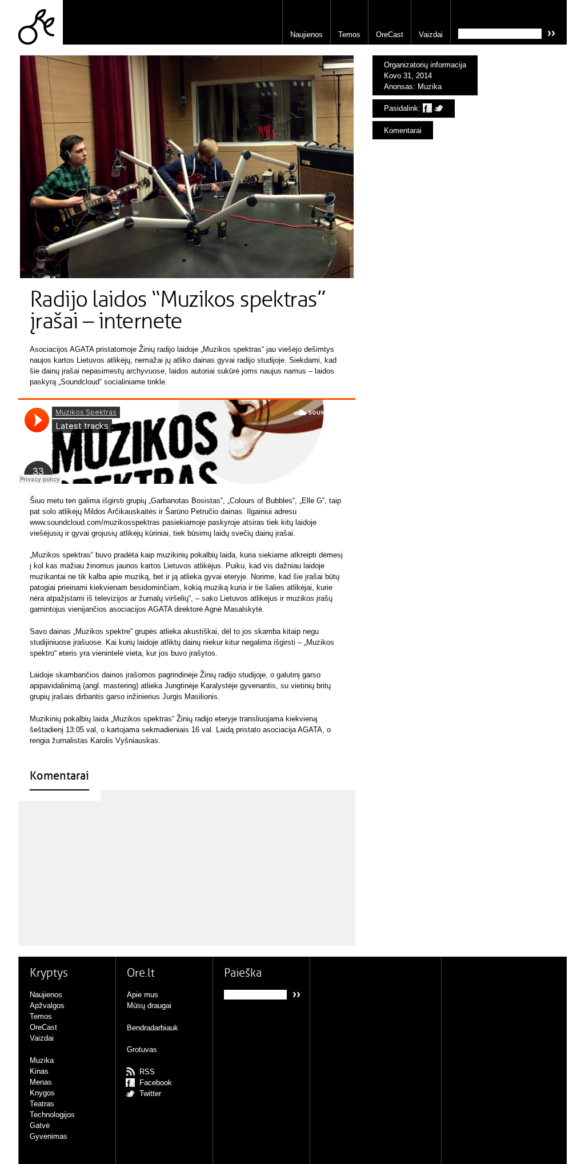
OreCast (389, 34)
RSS (147, 1071)
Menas (41, 1082)
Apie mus (142, 994)
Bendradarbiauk (152, 1027)
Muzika (430, 86)
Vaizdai (431, 34)
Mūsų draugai (149, 1005)
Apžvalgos (47, 1005)
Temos (349, 34)
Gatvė (40, 1125)
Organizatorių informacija (425, 65)
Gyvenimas (48, 1136)
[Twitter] (438, 108)
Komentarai (403, 130)
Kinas (39, 1071)
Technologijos (52, 1114)
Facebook (155, 1082)
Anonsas (398, 86)
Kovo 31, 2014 (408, 75)
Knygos (42, 1093)
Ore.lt (40, 22)
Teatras (42, 1103)
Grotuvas (142, 1049)
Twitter (150, 1093)
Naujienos (306, 34)
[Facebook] (427, 108)
